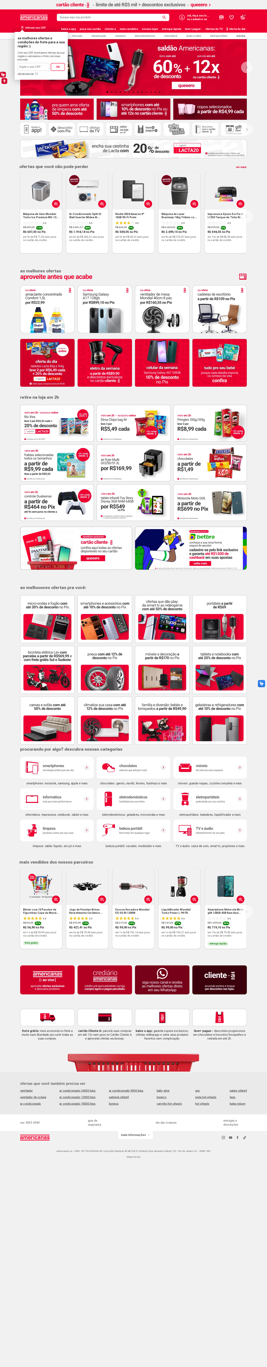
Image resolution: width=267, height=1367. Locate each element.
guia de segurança (94, 1122)
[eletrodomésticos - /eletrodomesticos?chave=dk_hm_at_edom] (133, 799)
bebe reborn (238, 1103)
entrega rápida (171, 29)
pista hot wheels (206, 1097)
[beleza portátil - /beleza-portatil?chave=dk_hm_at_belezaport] (133, 830)
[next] (246, 216)
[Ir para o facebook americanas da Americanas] (237, 1137)
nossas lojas (150, 29)
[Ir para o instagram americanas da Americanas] (223, 1137)
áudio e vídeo (193, 35)
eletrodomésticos (145, 35)
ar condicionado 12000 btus (77, 1097)
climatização (98, 35)
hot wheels (202, 1103)
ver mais (241, 167)
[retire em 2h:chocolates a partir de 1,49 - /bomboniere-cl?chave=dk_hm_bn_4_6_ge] (210, 463)
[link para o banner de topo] (133, 8)
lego (233, 1097)
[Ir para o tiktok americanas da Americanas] (244, 1137)
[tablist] (133, 92)
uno (197, 1090)
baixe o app (68, 29)
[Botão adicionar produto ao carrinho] (55, 899)
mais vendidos (129, 29)
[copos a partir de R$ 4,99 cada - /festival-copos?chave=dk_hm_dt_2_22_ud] (210, 109)
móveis (240, 35)
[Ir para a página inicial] (35, 1137)
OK (58, 66)
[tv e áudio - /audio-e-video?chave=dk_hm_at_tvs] (210, 830)
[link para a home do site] (34, 17)
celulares (120, 35)
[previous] (19, 216)
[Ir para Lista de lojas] (221, 17)
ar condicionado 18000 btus (77, 1103)
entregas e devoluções (230, 1122)
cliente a (110, 29)
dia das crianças (166, 1122)
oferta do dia (237, 29)
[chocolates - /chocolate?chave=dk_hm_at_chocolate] (133, 768)
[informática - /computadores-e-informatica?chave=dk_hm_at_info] (57, 799)
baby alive (163, 1090)
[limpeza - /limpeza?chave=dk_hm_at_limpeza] (57, 830)
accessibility (4, 81)
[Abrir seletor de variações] (55, 203)
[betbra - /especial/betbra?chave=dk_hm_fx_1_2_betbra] (191, 548)
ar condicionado (30, 1103)
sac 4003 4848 (30, 1122)
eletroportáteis (218, 35)
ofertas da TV (214, 29)
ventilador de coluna (33, 1097)
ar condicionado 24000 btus (77, 1090)
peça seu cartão (90, 29)
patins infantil (238, 1090)
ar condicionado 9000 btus (126, 1090)
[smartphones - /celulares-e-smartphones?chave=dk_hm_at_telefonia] (57, 768)
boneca (114, 1103)
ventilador (26, 1090)
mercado (77, 35)
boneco (162, 1097)
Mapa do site (133, 1157)
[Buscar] (165, 17)
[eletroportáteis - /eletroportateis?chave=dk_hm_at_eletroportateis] (210, 799)
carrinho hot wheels (169, 1103)
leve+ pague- (193, 29)
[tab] (107, 92)
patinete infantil (119, 1097)
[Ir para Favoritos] (231, 17)
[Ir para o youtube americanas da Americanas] (230, 1137)
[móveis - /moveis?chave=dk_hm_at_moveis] (210, 768)
